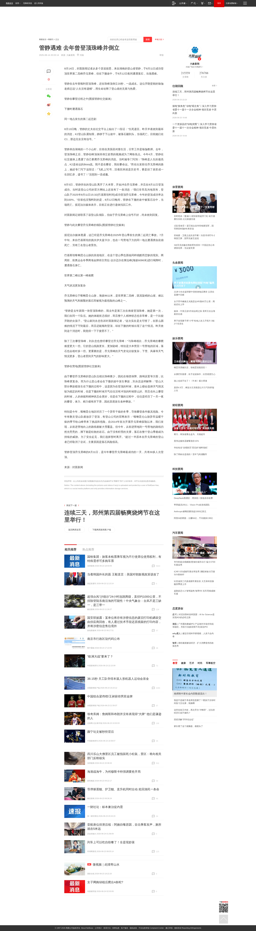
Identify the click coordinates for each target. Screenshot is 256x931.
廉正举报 (169, 928)
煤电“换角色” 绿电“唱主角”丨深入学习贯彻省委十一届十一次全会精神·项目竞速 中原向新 (194, 109)
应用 (17, 3)
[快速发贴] (48, 71)
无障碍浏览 (27, 3)
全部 (213, 86)
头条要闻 (177, 262)
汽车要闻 (177, 532)
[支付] (203, 3)
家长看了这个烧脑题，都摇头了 (188, 726)
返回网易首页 (74, 530)
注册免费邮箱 (231, 3)
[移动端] (174, 3)
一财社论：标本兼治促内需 (105, 807)
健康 (183, 663)
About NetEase (87, 928)
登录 (219, 3)
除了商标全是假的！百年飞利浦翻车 (190, 454)
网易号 (50, 39)
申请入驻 (158, 39)
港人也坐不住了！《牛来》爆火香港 (190, 381)
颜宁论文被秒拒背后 (100, 731)
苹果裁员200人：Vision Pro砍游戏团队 (192, 505)
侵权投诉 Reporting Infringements (187, 928)
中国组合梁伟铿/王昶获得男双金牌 (110, 696)
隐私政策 (133, 928)
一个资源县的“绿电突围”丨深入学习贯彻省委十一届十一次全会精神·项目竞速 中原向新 (194, 128)
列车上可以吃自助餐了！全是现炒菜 (111, 842)
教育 (175, 663)
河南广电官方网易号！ (195, 67)
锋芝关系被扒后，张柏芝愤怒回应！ (190, 367)
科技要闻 (177, 469)
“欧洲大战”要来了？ (100, 656)
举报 (161, 55)
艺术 (191, 663)
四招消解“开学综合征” (184, 719)
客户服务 (124, 928)
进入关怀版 (38, 3)
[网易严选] (193, 3)
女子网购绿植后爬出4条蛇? (105, 882)
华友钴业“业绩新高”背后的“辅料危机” (191, 447)
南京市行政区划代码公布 (103, 638)
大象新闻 (70, 55)
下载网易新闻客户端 (101, 530)
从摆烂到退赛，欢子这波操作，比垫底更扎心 (194, 374)
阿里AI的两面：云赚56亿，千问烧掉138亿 (193, 518)
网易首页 (9, 3)
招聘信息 (115, 928)
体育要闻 (177, 187)
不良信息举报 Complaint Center (151, 928)
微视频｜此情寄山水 (106, 864)
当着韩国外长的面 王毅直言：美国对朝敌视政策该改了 (123, 574)
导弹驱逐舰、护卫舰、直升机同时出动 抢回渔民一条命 (123, 789)
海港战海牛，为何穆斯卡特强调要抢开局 (114, 771)
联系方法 (107, 928)
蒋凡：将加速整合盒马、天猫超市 (189, 434)
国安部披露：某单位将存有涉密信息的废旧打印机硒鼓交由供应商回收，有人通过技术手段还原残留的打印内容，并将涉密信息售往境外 (124, 622)
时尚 (200, 663)
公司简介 (98, 928)
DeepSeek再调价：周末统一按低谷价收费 (193, 498)
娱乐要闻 (177, 338)
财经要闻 (177, 405)
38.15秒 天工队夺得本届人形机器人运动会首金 (118, 678)
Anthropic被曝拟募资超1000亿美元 (190, 511)
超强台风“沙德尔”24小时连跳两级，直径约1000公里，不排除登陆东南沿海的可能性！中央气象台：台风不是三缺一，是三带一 (124, 601)
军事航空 (210, 663)
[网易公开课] (183, 3)
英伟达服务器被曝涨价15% (186, 441)
